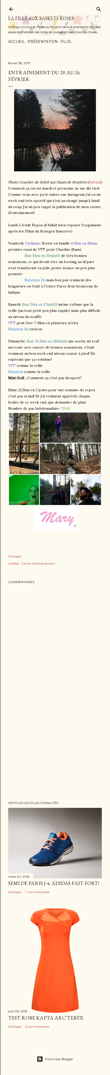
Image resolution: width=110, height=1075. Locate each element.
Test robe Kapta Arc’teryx (45, 1017)
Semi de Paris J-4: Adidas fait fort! (53, 883)
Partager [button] (14, 556)
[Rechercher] (99, 8)
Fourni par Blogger (59, 1059)
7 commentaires (37, 892)
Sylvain (95, 182)
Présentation (43, 41)
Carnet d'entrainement (38, 563)
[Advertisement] (55, 752)
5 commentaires (37, 1027)
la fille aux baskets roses (41, 18)
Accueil (16, 41)
